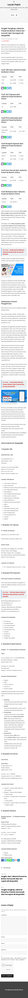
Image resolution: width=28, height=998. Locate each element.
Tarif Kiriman (6, 868)
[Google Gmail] (16, 860)
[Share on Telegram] (10, 88)
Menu (12, 15)
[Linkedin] (18, 860)
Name (3, 937)
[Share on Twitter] (7, 88)
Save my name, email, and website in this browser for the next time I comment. (13, 958)
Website (3, 949)
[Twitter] (5, 860)
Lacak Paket (14, 4)
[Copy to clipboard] (2, 88)
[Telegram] (13, 860)
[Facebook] (2, 860)
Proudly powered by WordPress (14, 990)
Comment (4, 915)
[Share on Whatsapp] (5, 88)
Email (3, 943)
